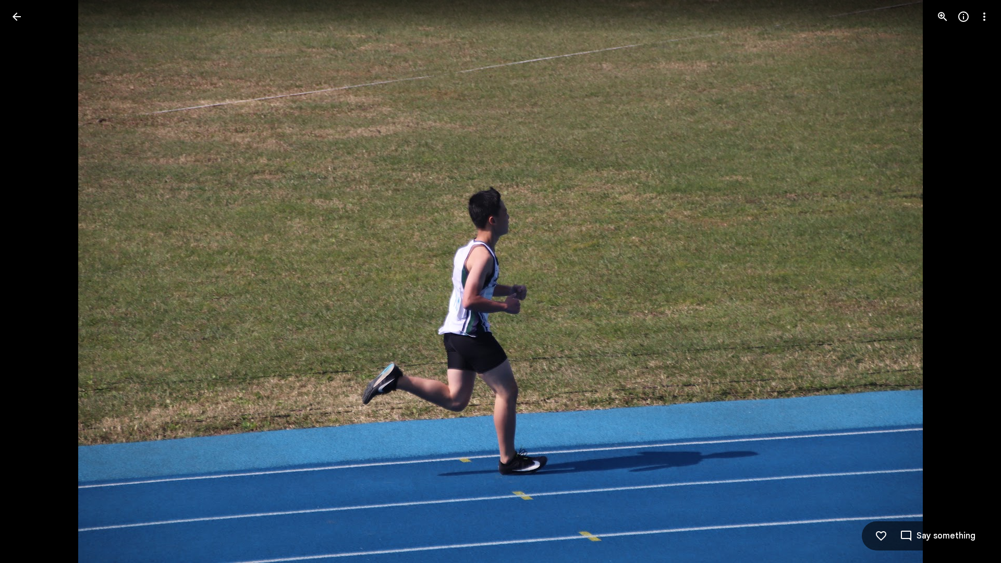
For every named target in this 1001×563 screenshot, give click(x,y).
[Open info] (963, 16)
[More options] (984, 16)
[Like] (881, 536)
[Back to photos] (16, 16)
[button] (29, 281)
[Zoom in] (942, 16)
